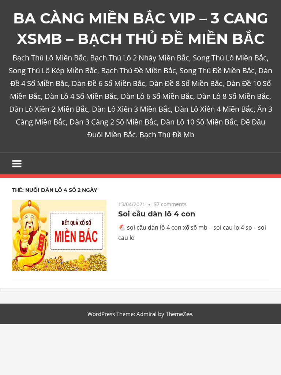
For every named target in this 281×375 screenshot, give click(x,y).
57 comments (170, 204)
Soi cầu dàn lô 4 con (156, 213)
